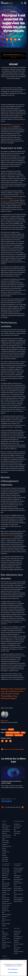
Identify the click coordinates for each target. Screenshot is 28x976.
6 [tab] (13, 807)
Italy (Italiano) (13, 57)
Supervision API (5, 868)
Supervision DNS (5, 884)
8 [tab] (16, 807)
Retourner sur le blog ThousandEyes (13, 749)
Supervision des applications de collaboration (5, 875)
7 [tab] (15, 807)
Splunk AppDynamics (18, 899)
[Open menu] (25, 3)
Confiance (16, 953)
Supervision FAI (5, 901)
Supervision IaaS (5, 897)
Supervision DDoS (6, 883)
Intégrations (4, 844)
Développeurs (5, 933)
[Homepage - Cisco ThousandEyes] (8, 3)
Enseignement (17, 824)
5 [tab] (12, 807)
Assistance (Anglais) (18, 951)
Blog (3, 931)
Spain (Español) (21, 55)
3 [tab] (8, 807)
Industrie (11, 729)
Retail (15, 835)
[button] (3, 741)
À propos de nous (5, 958)
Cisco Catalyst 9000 (18, 870)
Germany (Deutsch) (13, 55)
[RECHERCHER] (22, 3)
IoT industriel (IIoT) (6, 899)
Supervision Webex (18, 901)
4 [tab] (10, 807)
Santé (15, 829)
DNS (23, 409)
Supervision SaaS (5, 910)
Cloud (23, 732)
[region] (13, 968)
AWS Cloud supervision (19, 868)
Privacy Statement (13, 969)
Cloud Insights (5, 827)
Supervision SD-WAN (6, 914)
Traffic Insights (5, 859)
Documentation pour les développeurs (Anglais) (18, 938)
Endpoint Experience (6, 835)
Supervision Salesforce (18, 897)
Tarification (4, 850)
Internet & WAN (5, 840)
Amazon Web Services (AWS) (13, 732)
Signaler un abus (17, 931)
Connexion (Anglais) (18, 944)
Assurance (4, 824)
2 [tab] (7, 807)
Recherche (4, 944)
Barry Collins (14, 34)
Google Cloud (9, 735)
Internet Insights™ (5, 842)
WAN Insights (5, 861)
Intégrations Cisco (17, 875)
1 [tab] (5, 807)
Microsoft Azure (18, 735)
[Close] (24, 962)
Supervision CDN (5, 871)
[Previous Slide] (3, 807)
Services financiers (18, 825)
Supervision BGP (5, 870)
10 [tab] (19, 807)
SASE (3, 912)
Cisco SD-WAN (17, 877)
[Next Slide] (22, 807)
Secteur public (17, 827)
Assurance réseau (6, 905)
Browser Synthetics (6, 825)
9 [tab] (18, 807)
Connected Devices (6, 829)
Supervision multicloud (7, 903)
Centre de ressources (6, 942)
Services (15, 945)
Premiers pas (16, 942)
